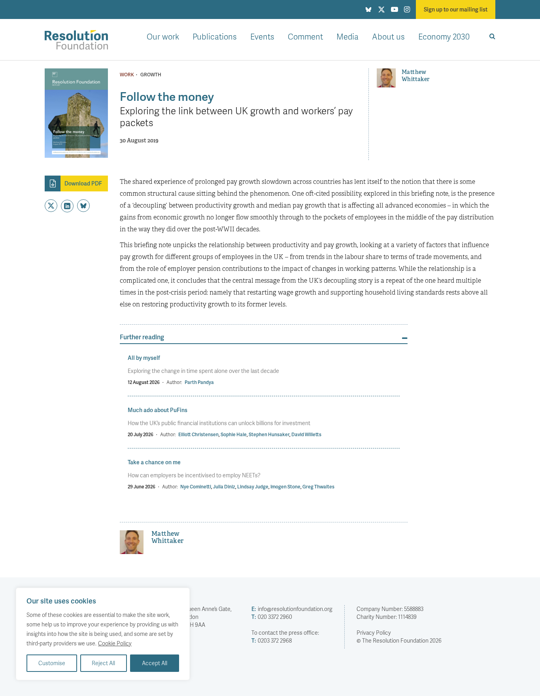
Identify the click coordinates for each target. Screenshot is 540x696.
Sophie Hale (234, 434)
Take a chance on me (154, 462)
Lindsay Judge (252, 486)
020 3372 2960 (271, 616)
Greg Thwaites (318, 486)
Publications (215, 36)
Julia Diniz (224, 486)
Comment (305, 36)
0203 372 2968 (271, 640)
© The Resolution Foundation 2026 (399, 640)
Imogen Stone (285, 486)
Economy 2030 (444, 36)
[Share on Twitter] (51, 205)
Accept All (154, 663)
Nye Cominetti (195, 486)
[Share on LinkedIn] (67, 206)
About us (388, 36)
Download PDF (83, 183)
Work (127, 75)
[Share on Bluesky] (83, 205)
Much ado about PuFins (157, 410)
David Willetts (306, 434)
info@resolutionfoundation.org (291, 609)
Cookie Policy (115, 643)
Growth (150, 75)
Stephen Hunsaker (269, 434)
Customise (51, 663)
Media (347, 36)
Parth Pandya (199, 382)
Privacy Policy (374, 632)
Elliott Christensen (198, 434)
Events (262, 36)
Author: (174, 382)
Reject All (103, 663)
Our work (163, 36)
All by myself (144, 357)
